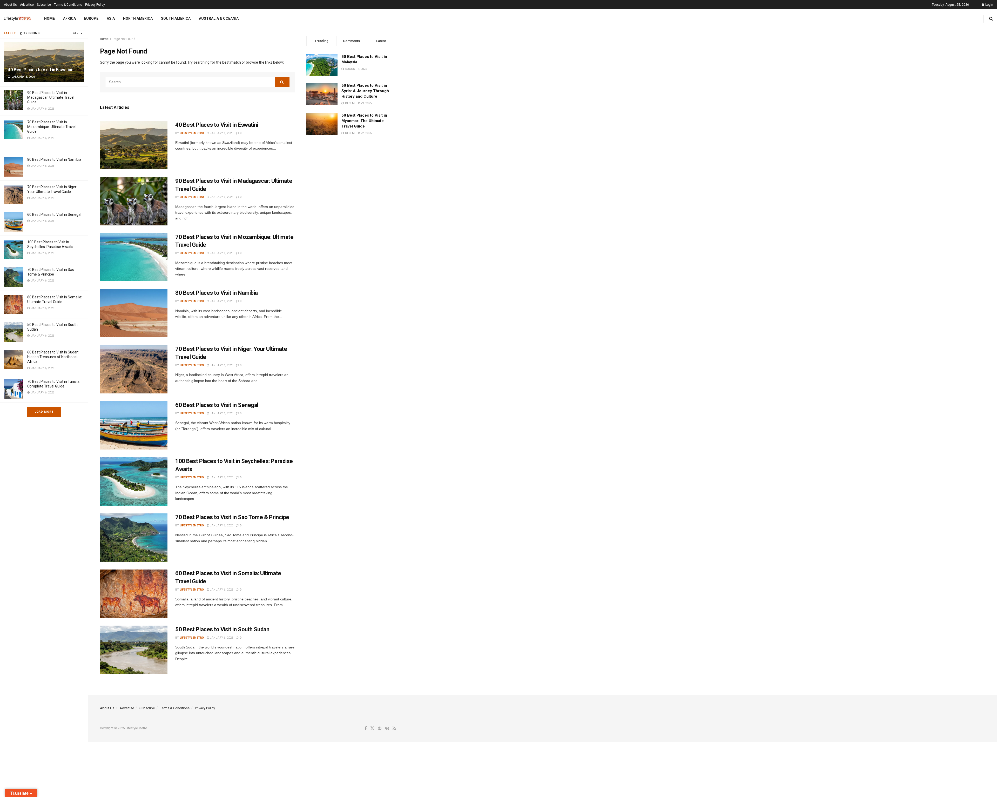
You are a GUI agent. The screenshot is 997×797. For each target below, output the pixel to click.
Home (49, 18)
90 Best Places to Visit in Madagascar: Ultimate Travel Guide (50, 97)
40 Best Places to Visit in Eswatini (40, 69)
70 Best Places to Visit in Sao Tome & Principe (232, 517)
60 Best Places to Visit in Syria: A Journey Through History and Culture (365, 91)
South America (176, 18)
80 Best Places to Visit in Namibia (54, 159)
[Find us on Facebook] (366, 728)
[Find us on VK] (387, 728)
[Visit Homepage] (17, 19)
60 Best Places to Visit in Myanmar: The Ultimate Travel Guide (364, 121)
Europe (91, 18)
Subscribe (44, 4)
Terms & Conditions (68, 4)
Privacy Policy (95, 4)
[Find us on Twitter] (372, 728)
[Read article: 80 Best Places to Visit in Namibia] (133, 313)
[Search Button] (991, 18)
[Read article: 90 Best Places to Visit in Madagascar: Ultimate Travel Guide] (133, 201)
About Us (10, 4)
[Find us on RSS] (394, 728)
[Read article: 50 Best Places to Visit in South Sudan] (133, 650)
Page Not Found (124, 39)
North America (138, 18)
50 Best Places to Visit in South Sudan (222, 629)
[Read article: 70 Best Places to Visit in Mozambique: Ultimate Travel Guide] (133, 257)
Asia (111, 18)
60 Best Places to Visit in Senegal (54, 214)
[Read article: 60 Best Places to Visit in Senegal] (133, 425)
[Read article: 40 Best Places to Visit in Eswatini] (133, 145)
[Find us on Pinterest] (379, 728)
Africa (69, 18)
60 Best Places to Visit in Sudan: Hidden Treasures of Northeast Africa (53, 357)
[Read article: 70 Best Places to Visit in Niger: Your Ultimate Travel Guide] (133, 369)
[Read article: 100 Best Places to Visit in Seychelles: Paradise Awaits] (133, 481)
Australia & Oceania (219, 18)
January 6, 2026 (221, 133)
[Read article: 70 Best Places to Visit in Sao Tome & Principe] (133, 537)
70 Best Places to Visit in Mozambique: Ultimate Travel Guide (51, 126)
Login (989, 4)
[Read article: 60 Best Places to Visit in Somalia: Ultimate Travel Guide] (133, 594)
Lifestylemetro (192, 133)
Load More (44, 411)
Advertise (27, 4)
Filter (76, 33)
